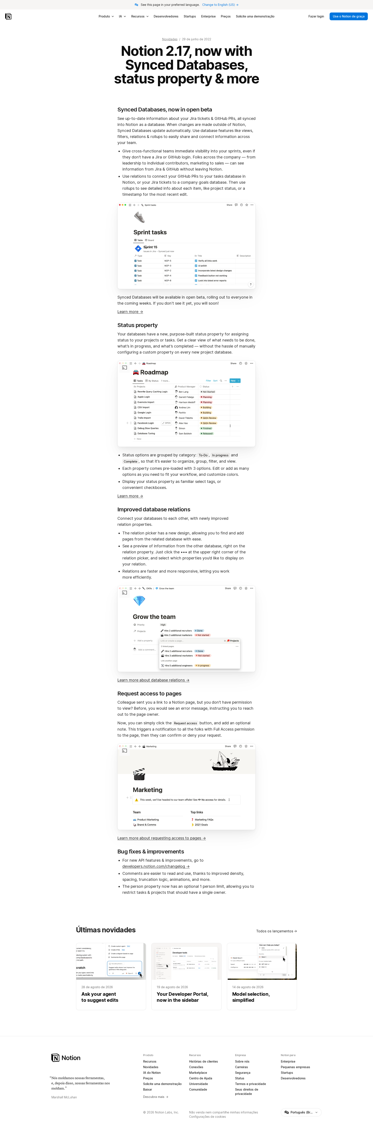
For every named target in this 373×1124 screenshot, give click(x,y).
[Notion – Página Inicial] (94, 1058)
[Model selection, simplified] (262, 976)
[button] (186, 246)
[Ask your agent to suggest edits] (111, 976)
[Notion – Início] (8, 16)
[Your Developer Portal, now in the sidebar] (186, 976)
